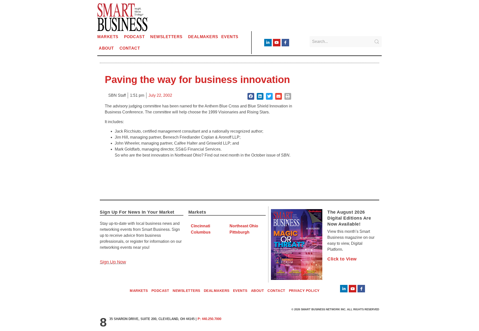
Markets (108, 37)
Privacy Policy (304, 291)
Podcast (134, 37)
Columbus (201, 232)
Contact (130, 48)
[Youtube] (276, 42)
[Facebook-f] (285, 42)
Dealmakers (203, 37)
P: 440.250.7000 (209, 319)
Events (230, 37)
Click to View (342, 258)
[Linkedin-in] (268, 42)
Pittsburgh (239, 232)
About (106, 48)
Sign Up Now (113, 261)
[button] (250, 96)
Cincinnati (200, 226)
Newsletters (166, 37)
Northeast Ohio (244, 226)
